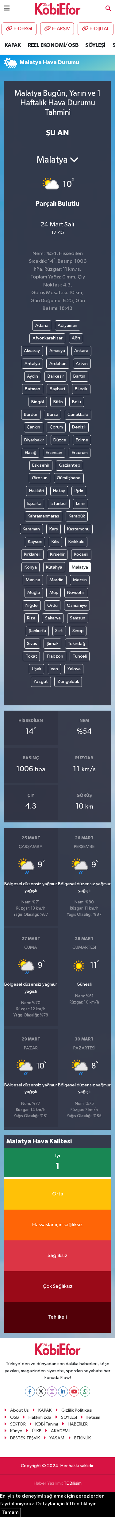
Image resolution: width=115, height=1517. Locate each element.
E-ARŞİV (61, 28)
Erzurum (80, 452)
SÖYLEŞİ (95, 45)
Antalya (32, 363)
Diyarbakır (34, 440)
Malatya (80, 567)
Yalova (74, 669)
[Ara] (108, 9)
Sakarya (53, 618)
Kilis (55, 541)
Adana (41, 325)
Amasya (57, 350)
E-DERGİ (22, 28)
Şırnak (53, 643)
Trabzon (54, 656)
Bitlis (58, 402)
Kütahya (54, 567)
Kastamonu (78, 529)
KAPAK (13, 45)
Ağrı (76, 338)
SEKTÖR (18, 1424)
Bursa (52, 414)
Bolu (76, 402)
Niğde (31, 605)
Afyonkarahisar (48, 338)
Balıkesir (56, 376)
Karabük (77, 516)
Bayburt (58, 389)
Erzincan (54, 452)
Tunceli (80, 656)
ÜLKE (36, 1431)
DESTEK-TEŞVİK (25, 1438)
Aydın (32, 376)
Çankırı (33, 427)
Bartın (79, 376)
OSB (14, 1417)
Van (54, 669)
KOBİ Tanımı (46, 1424)
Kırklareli (32, 554)
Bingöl (37, 402)
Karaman (31, 529)
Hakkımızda (40, 1417)
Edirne (82, 440)
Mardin (56, 580)
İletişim (93, 1417)
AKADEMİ (60, 1431)
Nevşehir (76, 592)
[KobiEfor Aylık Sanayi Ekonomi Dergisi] (58, 8)
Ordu (52, 605)
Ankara (81, 350)
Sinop (78, 630)
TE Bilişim (73, 1483)
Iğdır (79, 491)
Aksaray (32, 350)
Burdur (30, 414)
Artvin (82, 363)
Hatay (59, 491)
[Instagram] (52, 1391)
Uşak (36, 669)
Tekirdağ (76, 643)
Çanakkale (77, 414)
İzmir (80, 503)
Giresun (40, 478)
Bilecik (81, 389)
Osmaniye (77, 605)
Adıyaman (67, 325)
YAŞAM (56, 1438)
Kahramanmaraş (43, 516)
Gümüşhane (69, 478)
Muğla (33, 592)
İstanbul (59, 503)
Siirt (59, 630)
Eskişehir (40, 465)
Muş (53, 592)
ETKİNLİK (82, 1438)
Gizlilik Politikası (76, 1410)
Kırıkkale (76, 541)
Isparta (34, 503)
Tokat (31, 656)
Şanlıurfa (37, 630)
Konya (31, 567)
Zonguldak (68, 681)
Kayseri (35, 541)
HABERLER (78, 1424)
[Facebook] (30, 1391)
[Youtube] (74, 1391)
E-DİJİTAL (99, 28)
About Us (19, 1410)
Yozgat (40, 681)
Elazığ (30, 452)
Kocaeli (81, 554)
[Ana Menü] (7, 8)
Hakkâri (36, 491)
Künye (16, 1431)
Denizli (79, 427)
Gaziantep (69, 465)
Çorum (56, 427)
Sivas (32, 643)
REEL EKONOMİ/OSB (53, 45)
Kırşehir (57, 554)
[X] (41, 1391)
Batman (32, 389)
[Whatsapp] (85, 1391)
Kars (53, 529)
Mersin (80, 580)
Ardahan (58, 363)
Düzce (59, 440)
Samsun (77, 618)
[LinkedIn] (63, 1391)
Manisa (33, 580)
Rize (31, 618)
